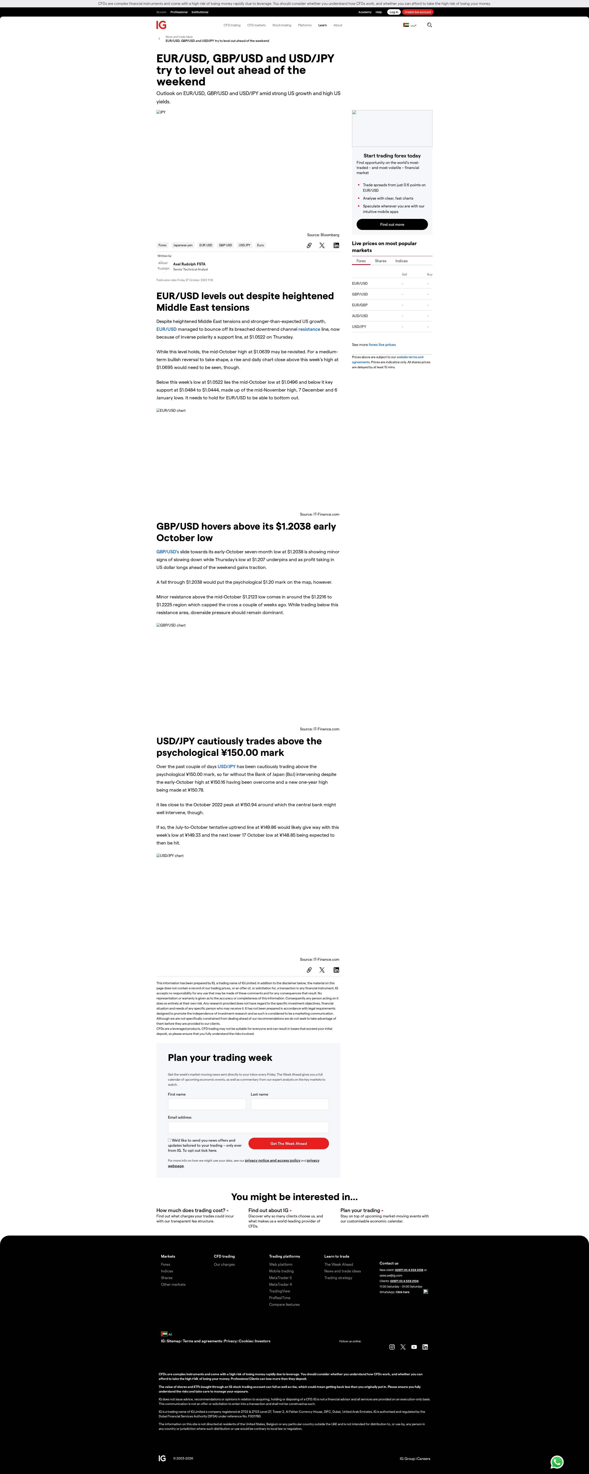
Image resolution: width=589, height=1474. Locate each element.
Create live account (418, 12)
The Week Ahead (338, 1264)
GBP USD (225, 245)
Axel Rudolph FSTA (189, 264)
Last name (259, 1094)
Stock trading (281, 25)
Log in (394, 12)
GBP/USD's (167, 551)
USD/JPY (227, 766)
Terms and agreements (202, 1341)
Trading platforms (284, 1256)
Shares (380, 260)
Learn (322, 25)
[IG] (161, 25)
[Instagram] (392, 1347)
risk (195, 1378)
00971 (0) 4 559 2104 (404, 1280)
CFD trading (232, 25)
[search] (429, 24)
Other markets (173, 1284)
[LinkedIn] (337, 245)
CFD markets (256, 25)
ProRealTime (279, 1297)
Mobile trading (281, 1271)
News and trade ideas (342, 1271)
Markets (168, 1256)
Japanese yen (183, 245)
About (338, 25)
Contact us (389, 1263)
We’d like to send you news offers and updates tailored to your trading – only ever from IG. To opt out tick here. (205, 1145)
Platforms (305, 25)
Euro (260, 245)
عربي (413, 24)
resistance (309, 329)
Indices (401, 260)
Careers (423, 1458)
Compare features (284, 1304)
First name (177, 1094)
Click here (402, 1292)
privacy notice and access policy (272, 1160)
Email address (179, 1117)
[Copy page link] (308, 245)
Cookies (246, 1341)
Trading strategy (338, 1277)
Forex (163, 245)
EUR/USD (166, 329)
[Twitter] (322, 245)
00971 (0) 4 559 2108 (409, 1269)
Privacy (230, 1341)
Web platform (280, 1264)
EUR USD (205, 245)
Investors (262, 1341)
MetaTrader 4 (280, 1284)
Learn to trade (336, 1256)
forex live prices (382, 344)
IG (163, 1341)
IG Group (407, 1458)
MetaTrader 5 (280, 1277)
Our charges (224, 1264)
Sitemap (174, 1341)
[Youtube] (414, 1347)
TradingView (279, 1291)
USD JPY (244, 245)
